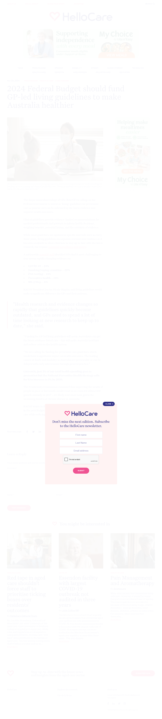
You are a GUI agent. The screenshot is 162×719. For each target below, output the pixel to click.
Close (108, 404)
